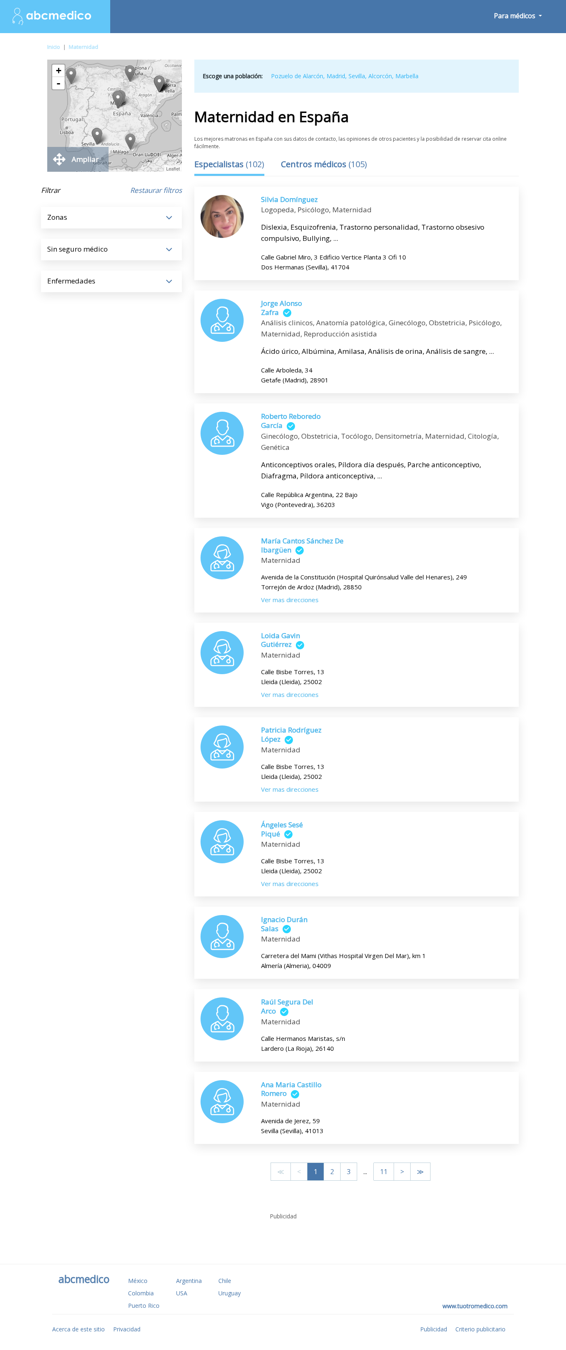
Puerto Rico (144, 1305)
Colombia (141, 1293)
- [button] (58, 83)
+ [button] (58, 70)
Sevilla (356, 76)
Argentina (189, 1281)
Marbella (406, 76)
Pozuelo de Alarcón (297, 76)
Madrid (336, 76)
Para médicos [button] (515, 15)
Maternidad (83, 46)
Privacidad (126, 1329)
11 (383, 1171)
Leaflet (173, 168)
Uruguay (229, 1293)
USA (181, 1293)
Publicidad (433, 1329)
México (138, 1281)
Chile (224, 1281)
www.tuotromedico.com (475, 1306)
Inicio (53, 46)
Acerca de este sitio (78, 1329)
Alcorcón (380, 76)
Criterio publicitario (480, 1329)
